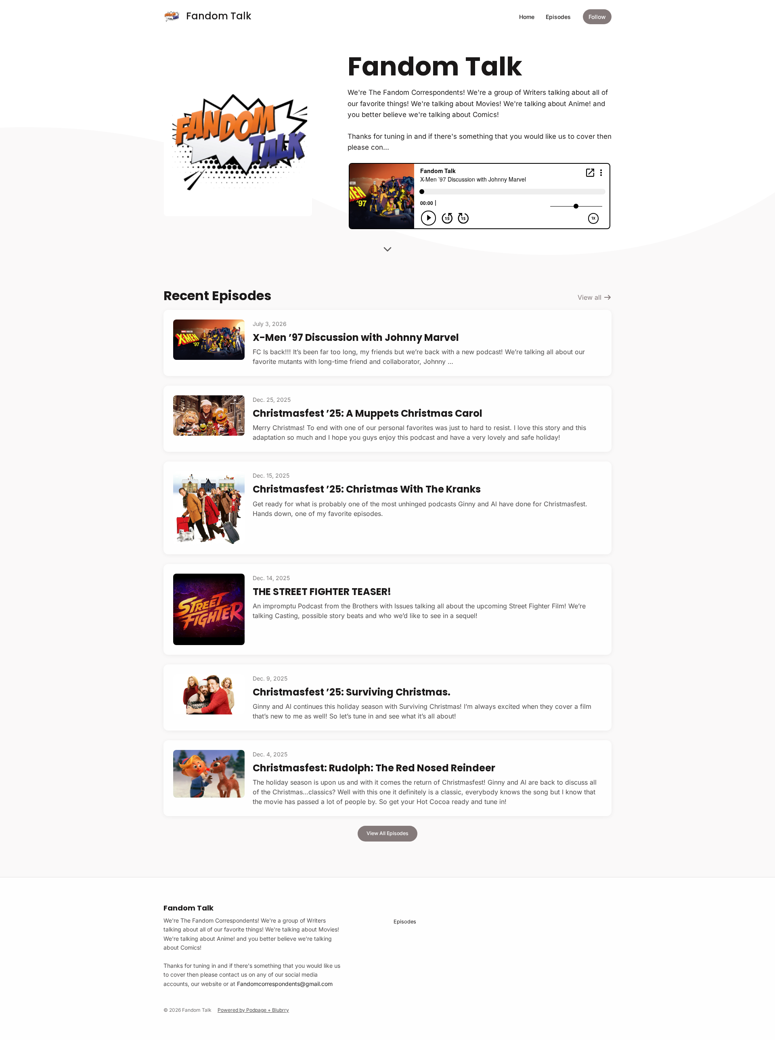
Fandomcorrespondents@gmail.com (285, 983)
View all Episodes (387, 833)
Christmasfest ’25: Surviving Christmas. (351, 692)
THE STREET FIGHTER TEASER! (322, 591)
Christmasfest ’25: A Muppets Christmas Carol (367, 413)
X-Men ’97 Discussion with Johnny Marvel (356, 337)
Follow (597, 16)
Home (526, 16)
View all (590, 297)
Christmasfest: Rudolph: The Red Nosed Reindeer (374, 768)
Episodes (558, 16)
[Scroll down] (387, 246)
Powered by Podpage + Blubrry (253, 1010)
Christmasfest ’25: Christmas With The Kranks (367, 489)
